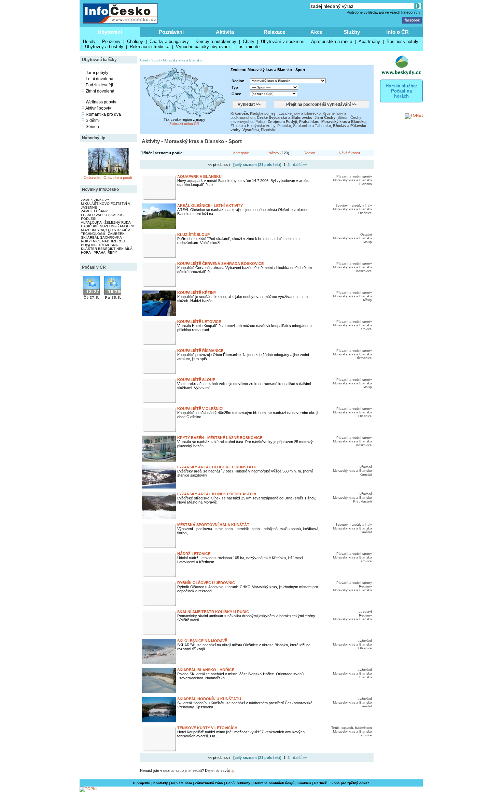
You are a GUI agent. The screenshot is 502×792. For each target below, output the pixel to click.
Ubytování (110, 32)
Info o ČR (397, 32)
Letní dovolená (99, 78)
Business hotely (402, 41)
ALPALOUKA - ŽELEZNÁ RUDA (106, 222)
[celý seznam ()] (257, 164)
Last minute (248, 46)
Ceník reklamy (238, 783)
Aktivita (225, 32)
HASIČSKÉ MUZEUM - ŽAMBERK (107, 226)
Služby (352, 32)
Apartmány (369, 41)
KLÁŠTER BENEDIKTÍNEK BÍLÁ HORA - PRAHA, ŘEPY (107, 250)
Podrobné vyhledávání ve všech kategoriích (383, 12)
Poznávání (171, 32)
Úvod (144, 60)
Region (309, 153)
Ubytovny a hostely (104, 46)
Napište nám (181, 783)
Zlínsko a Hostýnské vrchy (253, 126)
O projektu (141, 783)
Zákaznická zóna (209, 783)
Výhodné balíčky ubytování (203, 46)
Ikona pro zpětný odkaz (350, 783)
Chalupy (135, 41)
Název (273, 153)
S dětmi (93, 120)
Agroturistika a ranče (331, 41)
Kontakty (160, 783)
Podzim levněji (99, 85)
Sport (155, 60)
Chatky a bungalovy (169, 41)
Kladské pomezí (263, 113)
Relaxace (274, 32)
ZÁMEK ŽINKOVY (95, 200)
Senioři (92, 126)
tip (232, 770)
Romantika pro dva (103, 114)
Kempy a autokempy (215, 41)
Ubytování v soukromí (283, 41)
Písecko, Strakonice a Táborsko (304, 126)
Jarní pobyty (97, 72)
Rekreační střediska (149, 46)
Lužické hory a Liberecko (300, 113)
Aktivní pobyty (98, 108)
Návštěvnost (349, 153)
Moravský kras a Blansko (182, 60)
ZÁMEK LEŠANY (94, 211)
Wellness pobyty (101, 102)
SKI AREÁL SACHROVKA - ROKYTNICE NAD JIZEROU (103, 239)
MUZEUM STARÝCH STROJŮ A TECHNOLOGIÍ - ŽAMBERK (105, 232)
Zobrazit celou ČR (184, 124)
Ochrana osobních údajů (273, 783)
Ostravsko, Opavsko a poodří (109, 177)
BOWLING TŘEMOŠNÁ (99, 245)
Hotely (89, 41)
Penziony (111, 41)
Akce (316, 32)
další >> (300, 164)
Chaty (248, 41)
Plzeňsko (268, 130)
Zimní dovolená (100, 91)
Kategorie (241, 153)
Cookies (304, 783)
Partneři (320, 783)
